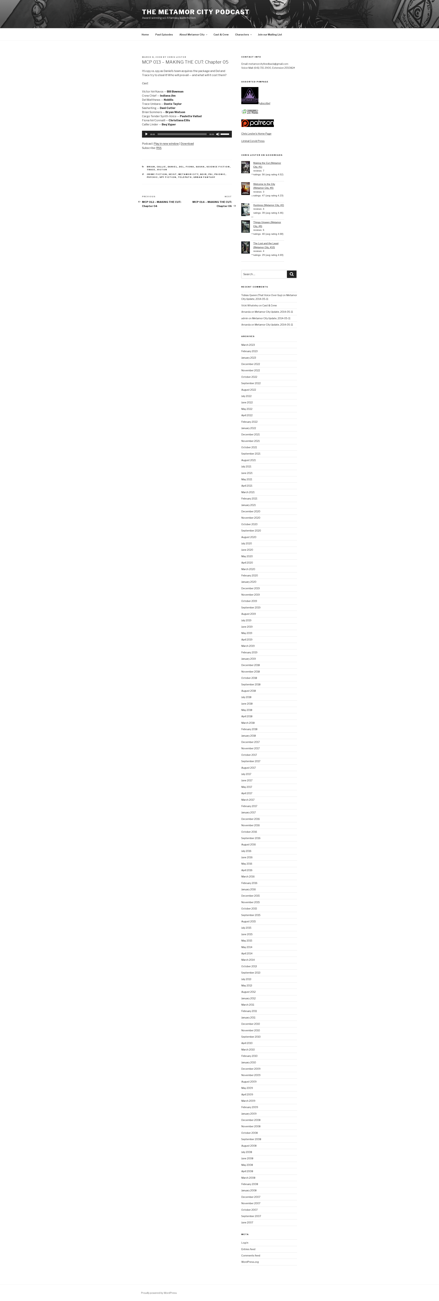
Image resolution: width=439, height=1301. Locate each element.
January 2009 (249, 1113)
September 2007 (251, 1216)
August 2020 (248, 537)
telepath (185, 177)
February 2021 (249, 498)
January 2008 (249, 1190)
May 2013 (246, 985)
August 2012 (248, 991)
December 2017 (250, 742)
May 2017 (246, 786)
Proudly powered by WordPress (159, 1292)
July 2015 (246, 927)
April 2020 (247, 562)
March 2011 (247, 1004)
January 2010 (248, 1062)
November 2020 (250, 517)
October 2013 (249, 966)
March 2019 (248, 645)
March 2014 (248, 959)
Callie (161, 167)
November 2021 (250, 440)
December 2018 (250, 665)
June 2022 (247, 402)
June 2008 (247, 1158)
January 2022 (248, 428)
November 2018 (250, 671)
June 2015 (247, 934)
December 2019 (250, 588)
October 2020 (249, 524)
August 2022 (248, 389)
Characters (242, 34)
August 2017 (248, 767)
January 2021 (248, 505)
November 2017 (250, 748)
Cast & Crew (221, 34)
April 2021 (246, 485)
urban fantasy (204, 177)
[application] (187, 134)
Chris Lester (176, 57)
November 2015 (250, 902)
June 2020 (247, 549)
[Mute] (218, 134)
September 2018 (250, 684)
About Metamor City (192, 34)
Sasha (200, 167)
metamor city (188, 174)
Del (181, 167)
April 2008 (247, 1171)
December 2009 (250, 1068)
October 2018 (249, 677)
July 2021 (246, 466)
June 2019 (247, 626)
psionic (220, 174)
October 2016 (249, 831)
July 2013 (246, 979)
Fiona (190, 167)
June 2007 (247, 1222)
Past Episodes (164, 34)
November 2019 (250, 594)
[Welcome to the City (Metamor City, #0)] (247, 189)
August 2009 (249, 1081)
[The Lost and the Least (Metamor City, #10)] (247, 248)
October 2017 (249, 754)
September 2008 (251, 1139)
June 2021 (246, 473)
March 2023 (248, 344)
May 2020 (247, 556)
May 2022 (246, 408)
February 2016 (249, 883)
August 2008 (249, 1145)
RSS (159, 148)
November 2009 (250, 1075)
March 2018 (248, 722)
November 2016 (250, 825)
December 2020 (250, 511)
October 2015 (249, 908)
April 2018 (246, 716)
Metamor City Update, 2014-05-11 (274, 311)
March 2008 (248, 1177)
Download (187, 143)
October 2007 (249, 1209)
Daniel (172, 167)
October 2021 (249, 447)
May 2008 (247, 1164)
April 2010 (247, 1043)
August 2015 (248, 921)
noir (203, 174)
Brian (151, 167)
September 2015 (250, 915)
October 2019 (249, 601)
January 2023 (248, 357)
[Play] (146, 134)
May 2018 (246, 709)
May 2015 (246, 940)
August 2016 (248, 844)
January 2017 (248, 812)
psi (210, 174)
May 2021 (246, 479)
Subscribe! (264, 103)
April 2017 (246, 793)
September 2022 (251, 383)
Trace (151, 169)
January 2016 (248, 889)
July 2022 (246, 396)
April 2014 (246, 953)
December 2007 (250, 1196)
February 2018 (249, 729)
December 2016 (250, 818)
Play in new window (166, 143)
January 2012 (248, 998)
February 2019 (249, 652)
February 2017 (249, 806)
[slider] (225, 134)
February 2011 (249, 1011)
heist (173, 174)
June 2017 (246, 780)
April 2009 (247, 1094)
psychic (152, 177)
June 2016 (247, 857)
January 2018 (248, 735)
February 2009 (249, 1107)
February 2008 (249, 1184)
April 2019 (246, 639)
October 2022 (249, 376)
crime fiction (157, 174)
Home (145, 34)
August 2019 (248, 613)
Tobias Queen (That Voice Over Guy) (261, 295)
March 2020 (248, 569)
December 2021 (250, 434)
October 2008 (249, 1132)
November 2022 (250, 370)
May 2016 (246, 863)
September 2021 (250, 453)
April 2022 (247, 415)
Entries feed (248, 1249)
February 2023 (249, 351)
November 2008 (250, 1126)
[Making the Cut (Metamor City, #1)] (247, 167)
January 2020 (248, 581)
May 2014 (246, 947)
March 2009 (248, 1100)
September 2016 (250, 838)
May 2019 (246, 633)
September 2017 (250, 761)
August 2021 (248, 460)
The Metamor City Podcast (196, 12)
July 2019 (246, 620)
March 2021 (247, 492)
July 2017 (246, 774)
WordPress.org (250, 1261)
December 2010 (250, 1023)
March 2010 (248, 1049)
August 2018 (248, 690)
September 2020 (251, 530)
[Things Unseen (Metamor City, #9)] (247, 227)
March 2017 (247, 799)
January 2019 (248, 658)
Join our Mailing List (270, 34)
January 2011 (248, 1017)
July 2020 (246, 543)
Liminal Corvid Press (253, 140)
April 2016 (246, 870)
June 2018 (247, 703)
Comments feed (250, 1255)
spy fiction (167, 177)
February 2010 (249, 1055)
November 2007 (250, 1203)
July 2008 (246, 1152)
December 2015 (250, 895)
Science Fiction (218, 167)
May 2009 (247, 1087)
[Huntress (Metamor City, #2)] (247, 210)
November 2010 (250, 1030)
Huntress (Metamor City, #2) (268, 205)
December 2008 (250, 1120)
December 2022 (250, 364)
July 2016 (246, 851)
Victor (162, 169)
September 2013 (250, 972)
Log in (244, 1242)
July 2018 (246, 697)
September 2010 (251, 1036)
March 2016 (248, 876)
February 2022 (249, 421)
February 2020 (249, 575)
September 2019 (250, 607)
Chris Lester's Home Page (256, 133)
